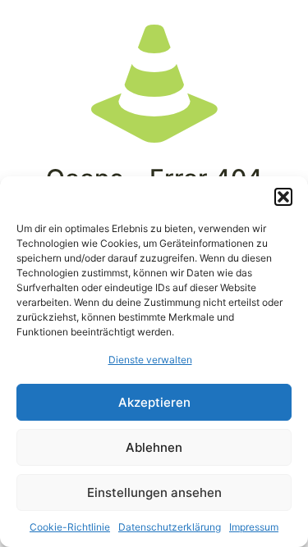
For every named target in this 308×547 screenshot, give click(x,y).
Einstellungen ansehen (154, 492)
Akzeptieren (154, 402)
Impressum (253, 527)
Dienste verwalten (150, 359)
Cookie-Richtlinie (70, 527)
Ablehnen (154, 447)
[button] (283, 197)
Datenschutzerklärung (169, 527)
